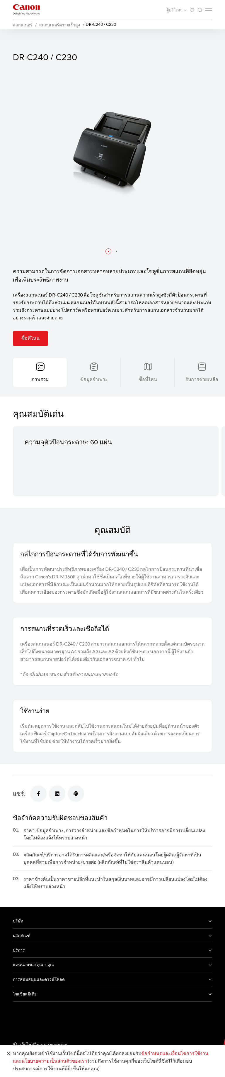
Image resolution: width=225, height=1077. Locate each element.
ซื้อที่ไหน (30, 338)
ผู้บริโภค (174, 10)
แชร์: (19, 793)
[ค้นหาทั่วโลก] (199, 10)
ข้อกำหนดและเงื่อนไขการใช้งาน (174, 1053)
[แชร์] (38, 793)
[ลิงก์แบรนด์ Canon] (26, 9)
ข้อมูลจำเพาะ (94, 379)
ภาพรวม (40, 379)
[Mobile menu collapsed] (208, 9)
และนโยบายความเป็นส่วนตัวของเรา (50, 1061)
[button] (108, 251)
